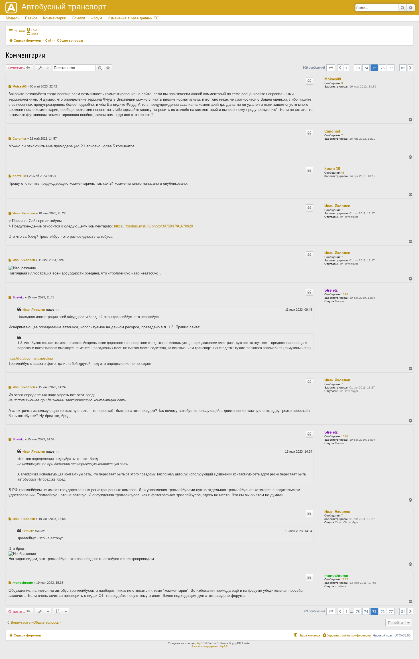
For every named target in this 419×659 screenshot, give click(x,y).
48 (343, 172)
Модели (12, 18)
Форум (96, 18)
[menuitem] (31, 29)
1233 (344, 579)
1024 (344, 294)
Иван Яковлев (337, 206)
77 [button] (391, 67)
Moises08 (332, 79)
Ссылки (78, 18)
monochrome (336, 575)
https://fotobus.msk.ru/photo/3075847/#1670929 (153, 226)
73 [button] (358, 67)
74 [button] (366, 67)
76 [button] (383, 67)
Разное (31, 18)
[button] (330, 67)
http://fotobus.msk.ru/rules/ (31, 358)
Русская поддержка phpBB (210, 646)
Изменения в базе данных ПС (133, 18)
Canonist (332, 131)
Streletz (331, 290)
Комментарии (54, 18)
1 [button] (346, 67)
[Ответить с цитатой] (309, 81)
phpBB (200, 643)
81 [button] (403, 67)
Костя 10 (332, 168)
